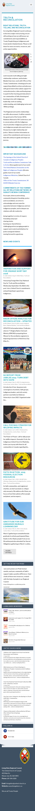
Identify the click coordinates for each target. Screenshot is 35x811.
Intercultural (6, 384)
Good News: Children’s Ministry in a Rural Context (19, 633)
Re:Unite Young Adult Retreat (17, 640)
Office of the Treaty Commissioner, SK (16, 180)
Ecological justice (24, 382)
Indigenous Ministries (10, 175)
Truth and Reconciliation (22, 325)
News (22, 275)
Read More (22, 662)
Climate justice (23, 430)
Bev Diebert (8, 323)
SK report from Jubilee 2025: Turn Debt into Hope (16, 377)
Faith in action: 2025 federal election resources (14, 474)
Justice (22, 323)
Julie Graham (8, 275)
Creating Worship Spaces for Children (19, 625)
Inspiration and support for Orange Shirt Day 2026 (17, 271)
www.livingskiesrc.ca (15, 786)
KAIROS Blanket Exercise (11, 183)
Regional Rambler (11, 325)
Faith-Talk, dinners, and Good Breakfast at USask (20, 611)
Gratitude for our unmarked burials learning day (13, 524)
